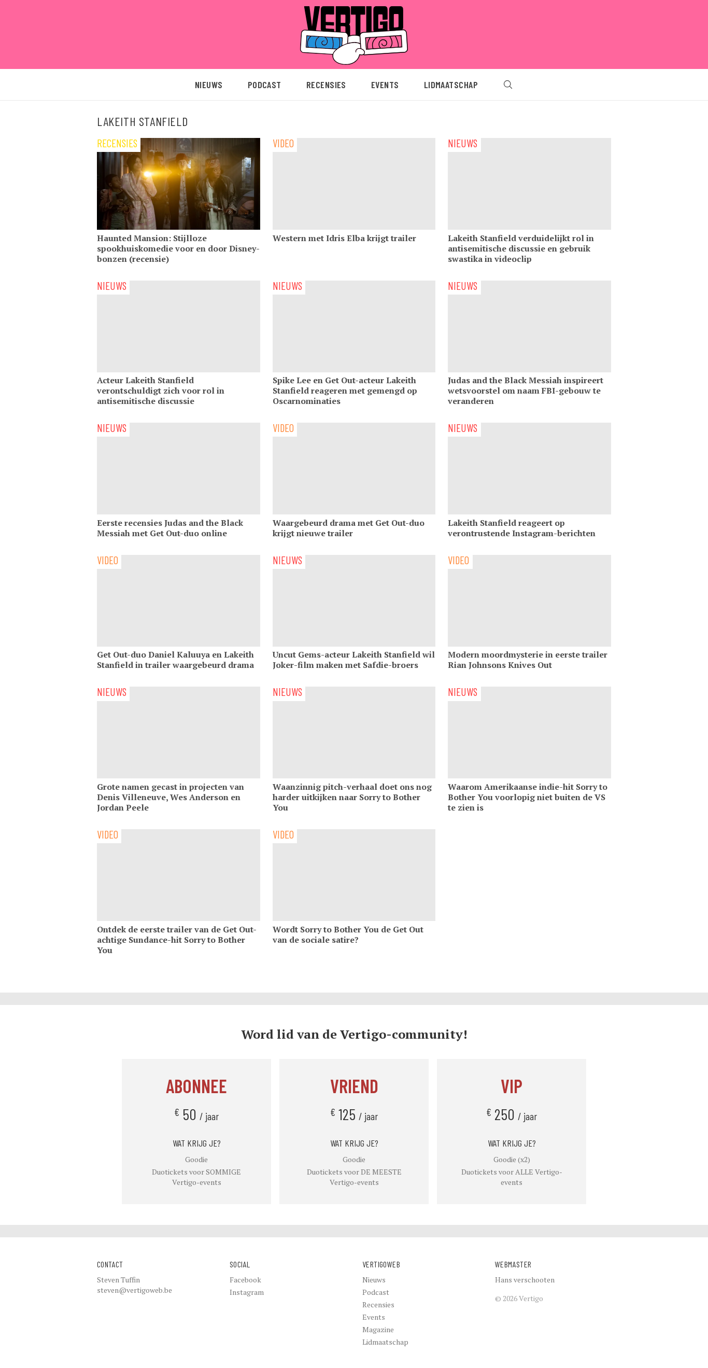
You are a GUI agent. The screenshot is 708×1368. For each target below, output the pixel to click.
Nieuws (209, 84)
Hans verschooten (525, 1280)
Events (385, 84)
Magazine (378, 1329)
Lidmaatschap (451, 84)
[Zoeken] (508, 84)
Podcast (264, 84)
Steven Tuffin (118, 1280)
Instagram (247, 1292)
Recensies (326, 84)
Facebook (245, 1280)
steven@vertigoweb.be (134, 1290)
